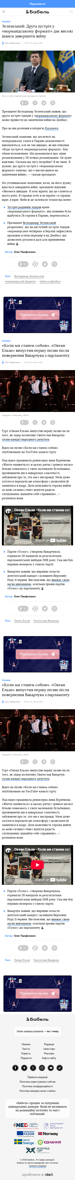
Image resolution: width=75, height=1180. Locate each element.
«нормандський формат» (20, 281)
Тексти (26, 1048)
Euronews (51, 128)
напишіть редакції (37, 1166)
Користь (26, 1053)
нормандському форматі (53, 115)
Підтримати (37, 3)
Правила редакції (38, 1077)
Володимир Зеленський (39, 223)
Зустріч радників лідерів (24, 207)
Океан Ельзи (22, 620)
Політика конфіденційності (37, 1086)
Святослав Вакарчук (46, 620)
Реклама (49, 1053)
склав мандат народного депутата (25, 439)
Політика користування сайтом (37, 1081)
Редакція (49, 1044)
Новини (26, 1044)
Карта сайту (49, 1058)
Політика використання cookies (37, 1090)
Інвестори (49, 1048)
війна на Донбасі (50, 281)
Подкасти (26, 1058)
